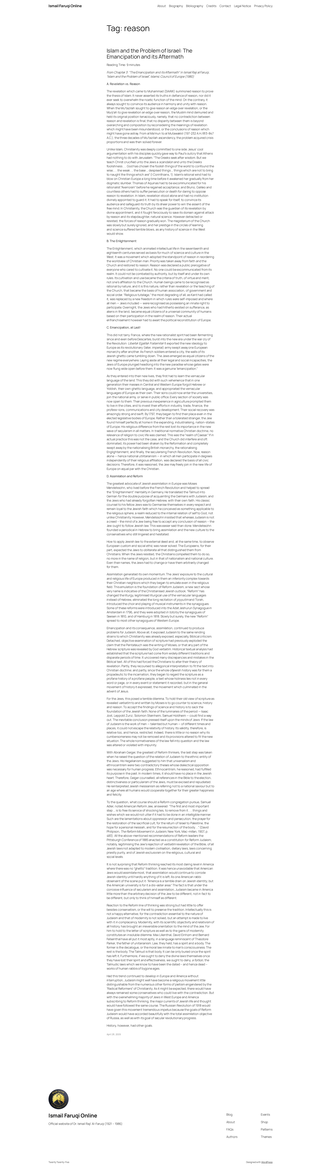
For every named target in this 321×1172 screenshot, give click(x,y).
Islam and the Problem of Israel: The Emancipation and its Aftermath (149, 54)
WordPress (267, 1162)
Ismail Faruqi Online (65, 5)
